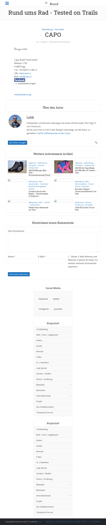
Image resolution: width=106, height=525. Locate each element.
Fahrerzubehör (81, 184)
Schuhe (41, 165)
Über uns (85, 521)
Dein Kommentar (16, 231)
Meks (40, 521)
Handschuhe (34, 184)
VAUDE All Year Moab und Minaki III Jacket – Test (86, 170)
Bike (40, 181)
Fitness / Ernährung (44, 379)
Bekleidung (47, 29)
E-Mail (42, 256)
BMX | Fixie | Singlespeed (47, 335)
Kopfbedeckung (23, 94)
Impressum (50, 521)
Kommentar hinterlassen (59, 42)
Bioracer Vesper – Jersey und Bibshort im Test (86, 191)
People (39, 401)
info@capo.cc (25, 76)
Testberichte (33, 168)
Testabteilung (42, 329)
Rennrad (39, 351)
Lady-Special (41, 368)
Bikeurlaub (40, 390)
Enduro (39, 340)
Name (11, 256)
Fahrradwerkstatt (43, 396)
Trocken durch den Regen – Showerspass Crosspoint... (38, 193)
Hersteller (59, 29)
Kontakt (78, 521)
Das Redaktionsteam (45, 407)
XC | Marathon (42, 362)
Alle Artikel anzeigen (17, 142)
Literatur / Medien (43, 373)
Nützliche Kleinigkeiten (37, 186)
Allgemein (32, 163)
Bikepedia (40, 384)
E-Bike (38, 357)
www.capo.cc (25, 73)
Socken (31, 189)
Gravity (39, 346)
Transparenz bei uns (44, 412)
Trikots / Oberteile (82, 186)
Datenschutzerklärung (64, 521)
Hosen (91, 184)
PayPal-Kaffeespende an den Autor (54, 133)
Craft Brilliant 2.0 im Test (84, 208)
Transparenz (95, 521)
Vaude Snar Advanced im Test (38, 208)
